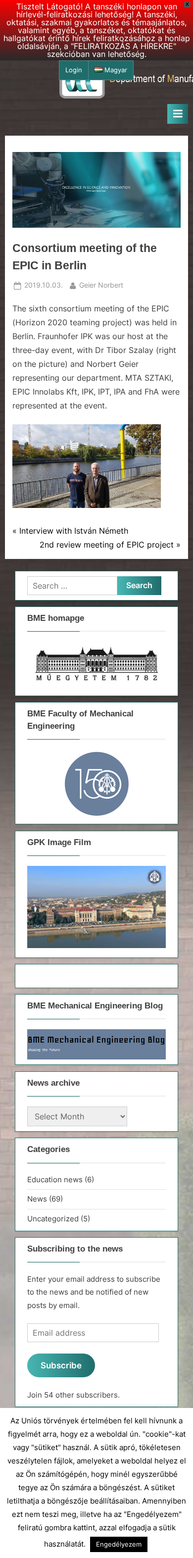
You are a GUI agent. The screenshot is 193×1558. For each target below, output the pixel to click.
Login (73, 70)
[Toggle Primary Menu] (177, 114)
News (37, 1199)
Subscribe (61, 1365)
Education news (55, 1179)
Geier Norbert (101, 285)
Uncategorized (53, 1218)
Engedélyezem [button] (119, 1544)
